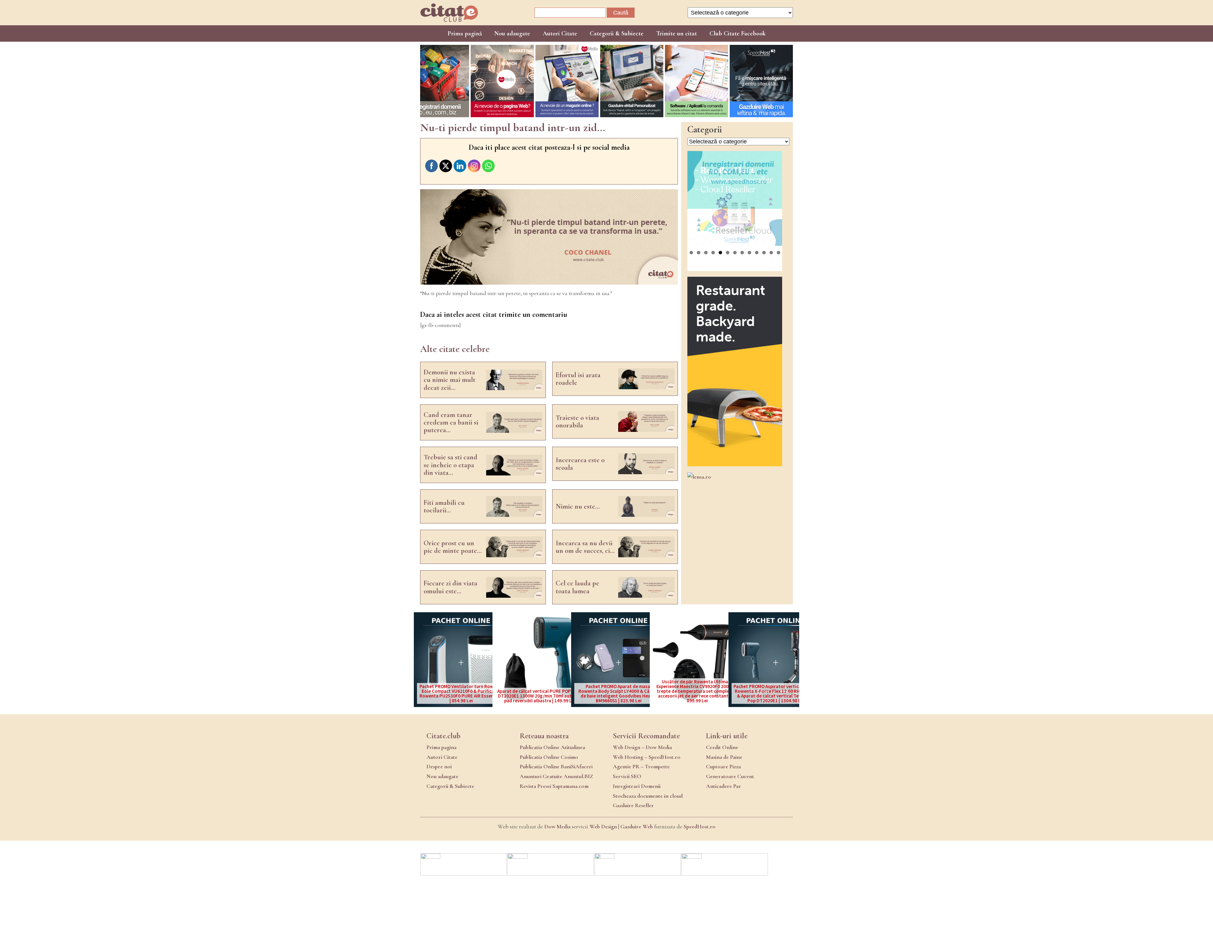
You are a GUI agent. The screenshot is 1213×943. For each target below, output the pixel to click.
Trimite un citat (676, 33)
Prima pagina (441, 747)
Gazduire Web (636, 826)
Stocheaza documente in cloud (648, 795)
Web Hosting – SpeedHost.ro (646, 756)
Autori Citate (560, 33)
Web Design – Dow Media (642, 747)
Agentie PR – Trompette (641, 766)
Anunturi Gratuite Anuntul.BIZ (556, 776)
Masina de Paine (724, 756)
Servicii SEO (627, 776)
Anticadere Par (723, 786)
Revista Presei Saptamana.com (554, 786)
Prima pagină (465, 33)
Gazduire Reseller (633, 805)
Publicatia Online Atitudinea (552, 747)
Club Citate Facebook (737, 33)
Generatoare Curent (730, 776)
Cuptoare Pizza (723, 766)
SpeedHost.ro (699, 826)
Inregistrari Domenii (637, 786)
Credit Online (722, 747)
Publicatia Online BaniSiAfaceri (556, 766)
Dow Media (557, 826)
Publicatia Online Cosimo (549, 756)
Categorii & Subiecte (616, 33)
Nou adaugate (512, 33)
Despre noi (439, 766)
